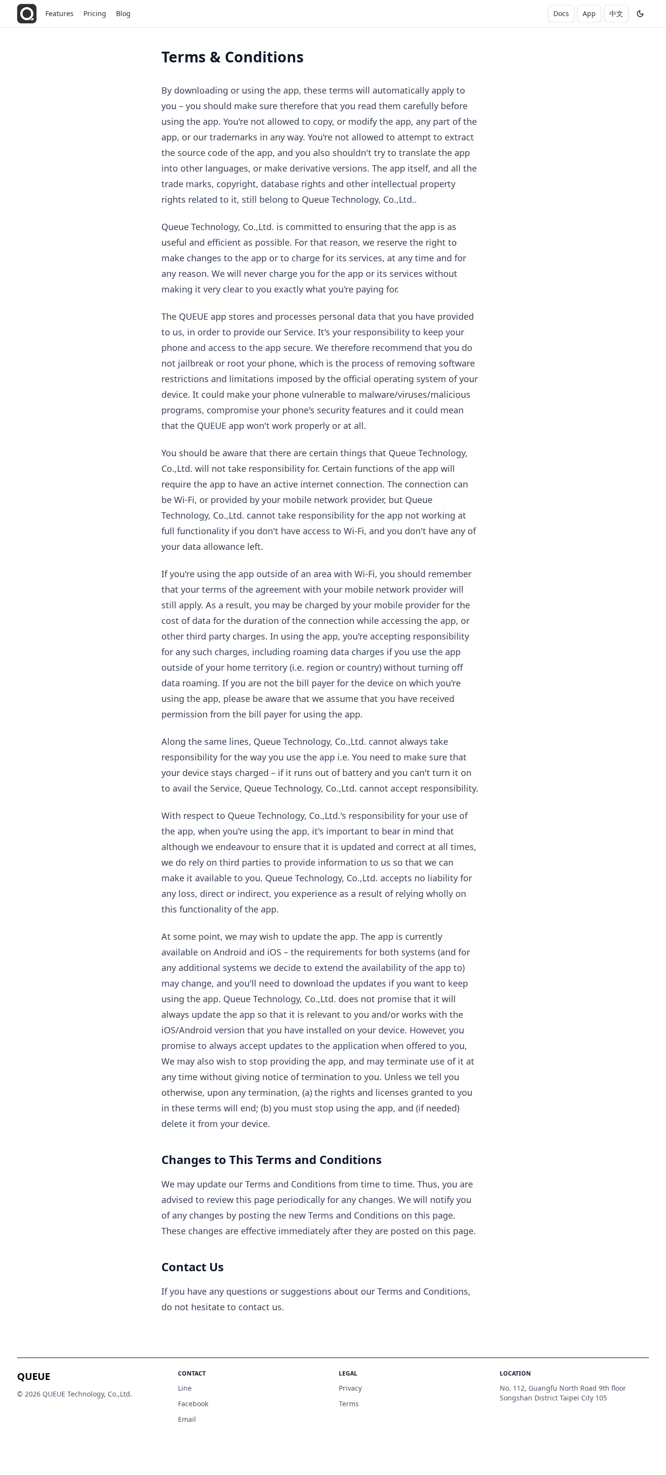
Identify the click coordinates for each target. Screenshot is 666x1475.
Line (185, 1388)
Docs (561, 13)
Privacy (350, 1388)
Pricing (94, 13)
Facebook (193, 1403)
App (589, 13)
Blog (123, 13)
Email (187, 1419)
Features (59, 13)
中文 (616, 13)
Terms (349, 1403)
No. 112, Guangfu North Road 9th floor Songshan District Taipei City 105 (563, 1392)
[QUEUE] (27, 13)
